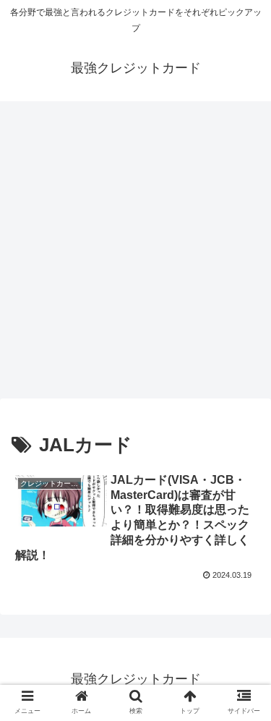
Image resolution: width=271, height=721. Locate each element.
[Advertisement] (135, 254)
